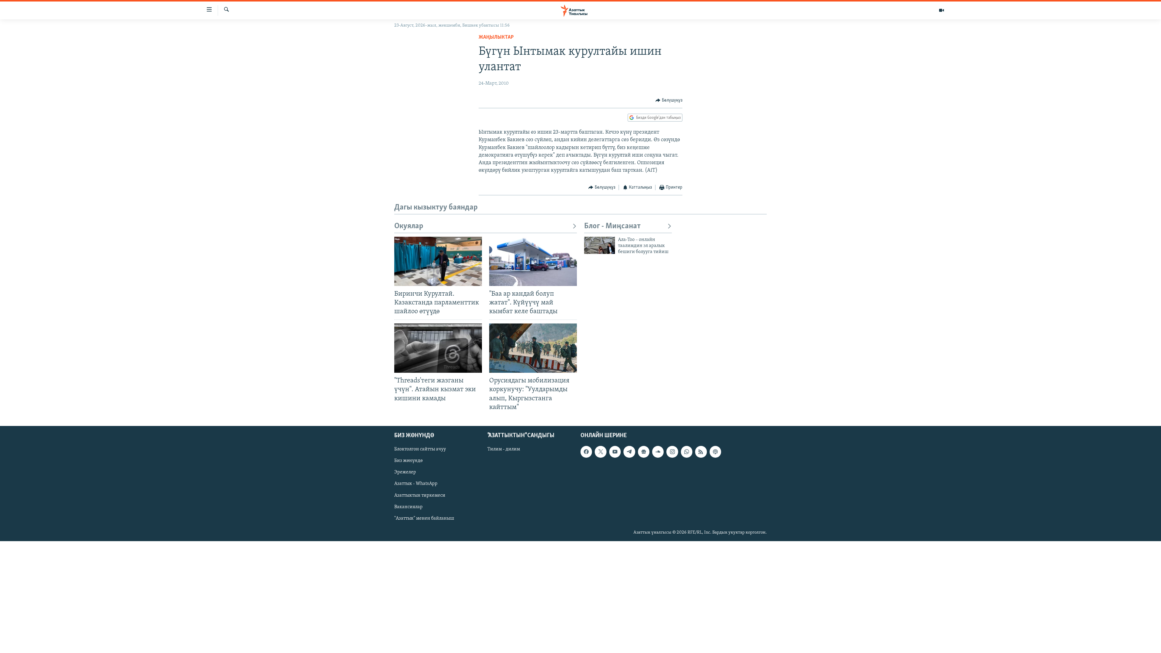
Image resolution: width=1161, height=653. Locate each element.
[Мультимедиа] (941, 10)
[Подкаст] (715, 451)
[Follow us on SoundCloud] (658, 451)
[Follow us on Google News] (643, 451)
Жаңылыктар (496, 37)
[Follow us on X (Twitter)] (600, 451)
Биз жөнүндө (408, 460)
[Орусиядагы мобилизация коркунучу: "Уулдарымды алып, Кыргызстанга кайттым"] (533, 348)
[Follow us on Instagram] (672, 451)
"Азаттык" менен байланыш (424, 518)
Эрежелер (405, 472)
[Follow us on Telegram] (629, 451)
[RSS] (701, 451)
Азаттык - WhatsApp (415, 483)
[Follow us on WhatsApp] (686, 451)
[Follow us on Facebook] (586, 451)
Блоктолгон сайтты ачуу (420, 449)
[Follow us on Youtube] (615, 451)
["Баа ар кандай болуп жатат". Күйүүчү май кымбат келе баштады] (533, 261)
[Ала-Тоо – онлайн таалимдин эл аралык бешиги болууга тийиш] (599, 245)
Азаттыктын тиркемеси (419, 495)
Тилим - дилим (503, 449)
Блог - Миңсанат (612, 226)
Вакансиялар (408, 506)
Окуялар (408, 226)
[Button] (668, 100)
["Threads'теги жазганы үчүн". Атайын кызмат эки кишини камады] (438, 348)
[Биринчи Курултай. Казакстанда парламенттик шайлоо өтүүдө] (438, 261)
